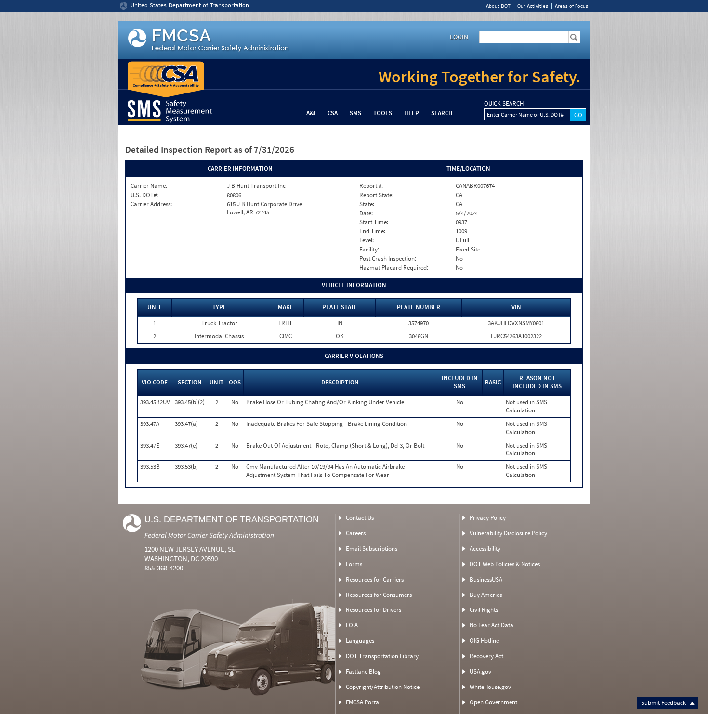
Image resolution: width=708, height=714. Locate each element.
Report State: (376, 195)
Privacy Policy (488, 518)
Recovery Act (486, 656)
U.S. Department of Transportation (231, 519)
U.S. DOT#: (144, 195)
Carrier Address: (151, 204)
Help (411, 113)
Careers (356, 533)
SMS (355, 113)
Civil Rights (484, 610)
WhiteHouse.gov (490, 687)
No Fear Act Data (491, 625)
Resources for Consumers (379, 595)
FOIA (352, 625)
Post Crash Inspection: (387, 259)
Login (459, 36)
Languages (360, 640)
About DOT (498, 6)
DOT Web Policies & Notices (505, 564)
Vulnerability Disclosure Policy (508, 533)
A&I (310, 113)
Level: (366, 240)
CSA (333, 113)
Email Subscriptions (371, 548)
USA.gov (480, 671)
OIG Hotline (484, 640)
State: (366, 204)
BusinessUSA (486, 579)
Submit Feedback (664, 703)
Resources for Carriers (375, 579)
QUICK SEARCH (504, 103)
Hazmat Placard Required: (393, 268)
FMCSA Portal (363, 702)
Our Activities (532, 6)
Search (442, 113)
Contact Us (360, 518)
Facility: (369, 249)
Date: (366, 213)
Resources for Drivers (373, 610)
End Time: (372, 231)
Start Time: (373, 222)
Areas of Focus (571, 6)
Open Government (493, 702)
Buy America (486, 595)
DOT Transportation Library (382, 656)
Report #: (371, 186)
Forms (354, 564)
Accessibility (485, 548)
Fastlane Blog (363, 671)
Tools (382, 113)
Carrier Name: (149, 186)
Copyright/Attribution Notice (383, 687)
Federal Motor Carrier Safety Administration (209, 535)
